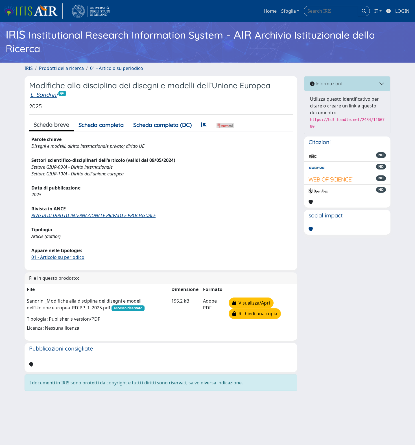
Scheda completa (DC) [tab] (162, 124)
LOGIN (402, 11)
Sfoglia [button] (288, 11)
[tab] (204, 125)
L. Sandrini (43, 94)
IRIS (29, 68)
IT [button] (376, 11)
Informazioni (328, 83)
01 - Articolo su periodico (116, 68)
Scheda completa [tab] (101, 124)
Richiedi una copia (256, 313)
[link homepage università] (91, 11)
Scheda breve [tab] (51, 124)
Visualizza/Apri (253, 303)
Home (270, 11)
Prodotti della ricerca (61, 68)
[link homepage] (33, 11)
